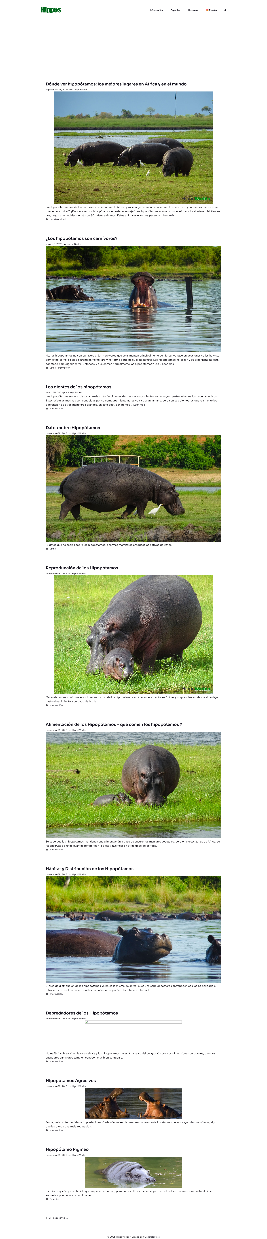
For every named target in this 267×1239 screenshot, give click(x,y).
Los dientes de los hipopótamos (78, 387)
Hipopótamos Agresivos (71, 1080)
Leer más (169, 215)
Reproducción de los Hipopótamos (82, 568)
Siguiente (60, 1218)
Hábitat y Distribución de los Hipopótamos (90, 868)
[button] (223, 10)
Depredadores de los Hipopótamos (82, 1013)
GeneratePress (152, 1236)
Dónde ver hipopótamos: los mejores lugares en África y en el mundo (116, 84)
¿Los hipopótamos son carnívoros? (81, 238)
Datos (52, 367)
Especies (175, 10)
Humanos (193, 10)
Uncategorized (57, 219)
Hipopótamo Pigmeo (67, 1149)
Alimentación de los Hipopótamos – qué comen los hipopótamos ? (114, 724)
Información (156, 10)
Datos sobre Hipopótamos (73, 427)
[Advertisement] (133, 43)
